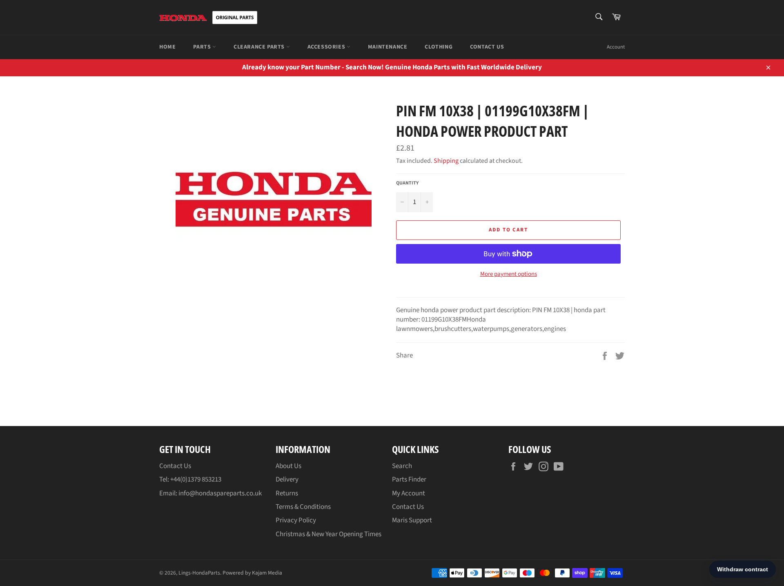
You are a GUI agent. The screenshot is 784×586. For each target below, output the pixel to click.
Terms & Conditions (303, 507)
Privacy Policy (296, 520)
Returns (287, 493)
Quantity (407, 183)
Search (402, 466)
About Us (288, 466)
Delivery (287, 479)
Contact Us (487, 47)
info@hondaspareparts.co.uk (220, 493)
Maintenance (388, 47)
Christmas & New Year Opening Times (328, 534)
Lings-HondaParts (199, 573)
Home (167, 47)
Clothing (438, 47)
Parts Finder (409, 479)
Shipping (446, 160)
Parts (202, 47)
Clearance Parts (260, 47)
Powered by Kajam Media (252, 573)
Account (616, 47)
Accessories (327, 47)
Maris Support (412, 520)
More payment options (508, 274)
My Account (408, 493)
